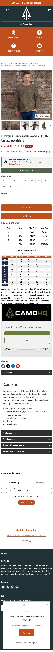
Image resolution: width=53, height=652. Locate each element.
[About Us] (39, 34)
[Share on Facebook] (3, 366)
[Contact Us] (39, 48)
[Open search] (4, 490)
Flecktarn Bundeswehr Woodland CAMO (23, 64)
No (27, 340)
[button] (6, 125)
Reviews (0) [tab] (14, 483)
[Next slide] (50, 125)
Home (3, 64)
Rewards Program (14, 164)
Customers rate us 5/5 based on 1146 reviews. (26, 535)
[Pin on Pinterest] (18, 366)
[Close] (48, 307)
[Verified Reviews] (13, 34)
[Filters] (10, 490)
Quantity (4, 193)
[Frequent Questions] (13, 48)
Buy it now (26, 216)
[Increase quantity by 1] (23, 199)
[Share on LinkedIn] (13, 366)
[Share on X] (8, 366)
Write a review (26, 502)
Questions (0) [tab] (39, 483)
